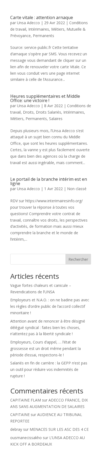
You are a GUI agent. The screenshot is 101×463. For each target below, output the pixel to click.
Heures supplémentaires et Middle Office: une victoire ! (45, 98)
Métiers (57, 29)
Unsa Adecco (28, 22)
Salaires (55, 118)
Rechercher (78, 259)
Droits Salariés (48, 112)
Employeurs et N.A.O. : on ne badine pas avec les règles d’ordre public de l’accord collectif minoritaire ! (49, 306)
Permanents (43, 35)
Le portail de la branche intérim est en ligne (48, 181)
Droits (28, 112)
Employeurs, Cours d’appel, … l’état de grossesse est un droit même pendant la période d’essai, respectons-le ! (45, 348)
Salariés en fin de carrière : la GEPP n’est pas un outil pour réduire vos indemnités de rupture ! (48, 369)
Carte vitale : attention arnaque (41, 17)
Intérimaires (38, 29)
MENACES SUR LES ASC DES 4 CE (59, 429)
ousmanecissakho (26, 437)
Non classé (76, 188)
